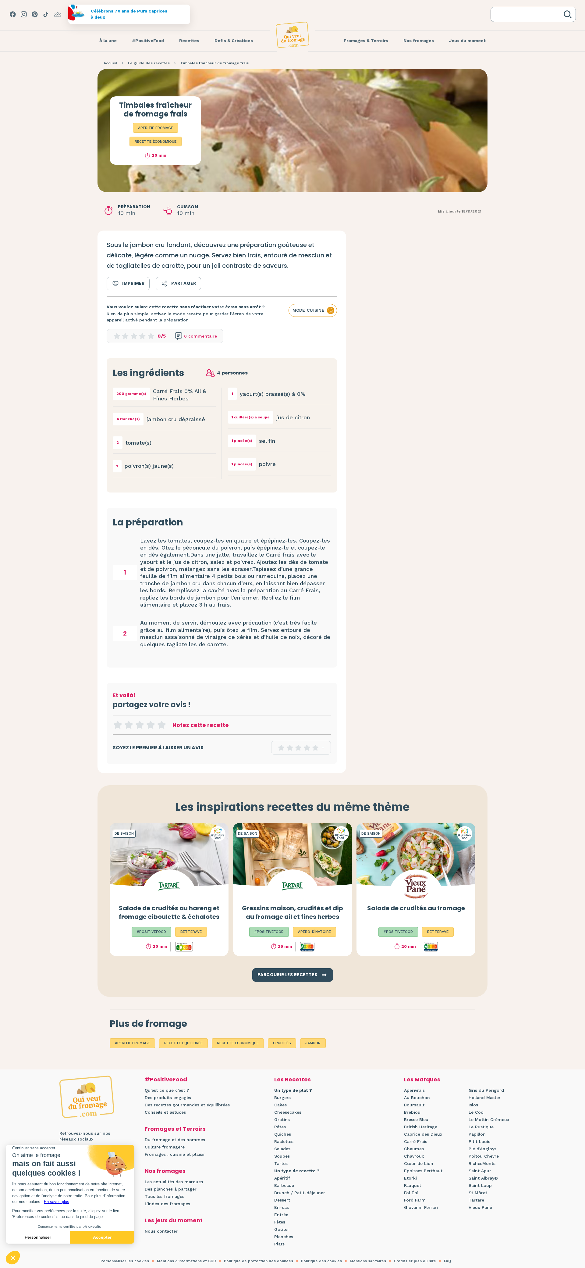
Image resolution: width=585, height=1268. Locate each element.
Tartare (476, 1200)
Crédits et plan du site (415, 1261)
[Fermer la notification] (571, 1212)
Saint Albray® (483, 1178)
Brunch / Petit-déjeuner (299, 1192)
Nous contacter (161, 1231)
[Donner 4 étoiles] (150, 725)
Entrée (281, 1214)
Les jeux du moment (174, 1220)
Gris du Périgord (486, 1090)
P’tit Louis (479, 1141)
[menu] (108, 40)
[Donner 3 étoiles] (139, 725)
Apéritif (282, 1178)
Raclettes (283, 1141)
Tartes (281, 1163)
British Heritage (420, 1126)
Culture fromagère (165, 1146)
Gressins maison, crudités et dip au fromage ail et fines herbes (292, 912)
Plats (279, 1243)
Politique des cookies (321, 1261)
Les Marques (422, 1079)
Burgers (282, 1097)
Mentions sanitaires (368, 1261)
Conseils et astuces (165, 1112)
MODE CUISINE (308, 310)
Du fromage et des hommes (175, 1139)
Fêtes (279, 1222)
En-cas (281, 1207)
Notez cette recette (200, 725)
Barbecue (284, 1185)
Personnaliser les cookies (125, 1261)
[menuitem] (108, 40)
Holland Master (485, 1097)
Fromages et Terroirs (175, 1129)
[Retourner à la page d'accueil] (292, 35)
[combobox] (528, 14)
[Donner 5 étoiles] (161, 725)
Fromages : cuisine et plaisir (175, 1154)
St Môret (478, 1192)
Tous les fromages (164, 1196)
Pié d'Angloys (482, 1148)
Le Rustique (481, 1126)
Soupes (282, 1156)
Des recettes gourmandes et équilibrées (187, 1104)
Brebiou (412, 1112)
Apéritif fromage (155, 128)
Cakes (280, 1104)
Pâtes (280, 1126)
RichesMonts (482, 1163)
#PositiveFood (166, 1079)
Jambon (313, 1043)
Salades (282, 1148)
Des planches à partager (171, 1189)
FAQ (447, 1261)
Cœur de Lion (418, 1163)
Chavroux (414, 1156)
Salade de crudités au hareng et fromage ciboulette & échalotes (169, 912)
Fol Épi (411, 1192)
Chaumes (414, 1148)
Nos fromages (165, 1171)
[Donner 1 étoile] (117, 725)
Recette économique (155, 141)
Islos (473, 1104)
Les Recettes (292, 1079)
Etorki (410, 1178)
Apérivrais (414, 1090)
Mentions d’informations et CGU (186, 1261)
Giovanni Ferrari (421, 1207)
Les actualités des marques (174, 1181)
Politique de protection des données (258, 1261)
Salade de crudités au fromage (416, 908)
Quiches (282, 1134)
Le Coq (476, 1112)
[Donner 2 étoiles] (128, 725)
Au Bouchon (417, 1097)
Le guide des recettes (149, 63)
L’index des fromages (167, 1203)
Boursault (414, 1104)
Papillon (477, 1134)
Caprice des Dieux (423, 1134)
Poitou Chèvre (484, 1156)
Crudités (282, 1043)
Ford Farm (415, 1200)
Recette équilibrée (183, 1043)
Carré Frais (415, 1141)
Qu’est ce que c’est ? (167, 1090)
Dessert (282, 1200)
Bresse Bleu (416, 1119)
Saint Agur (480, 1170)
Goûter (281, 1229)
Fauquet (412, 1185)
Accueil (110, 63)
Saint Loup (480, 1185)
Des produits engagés (168, 1097)
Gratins (282, 1119)
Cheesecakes (287, 1112)
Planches (283, 1236)
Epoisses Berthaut (423, 1170)
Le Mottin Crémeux (489, 1119)
